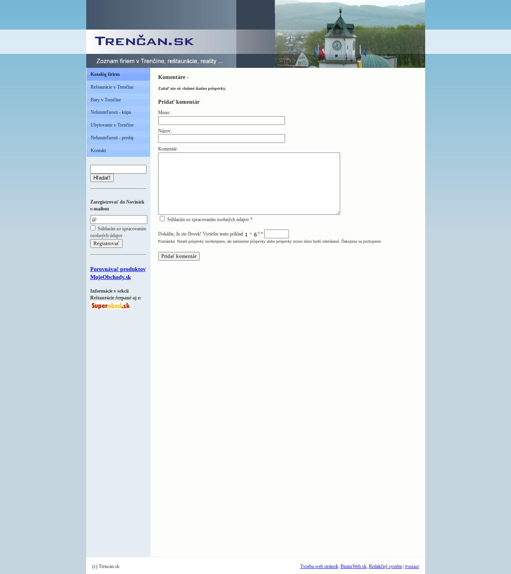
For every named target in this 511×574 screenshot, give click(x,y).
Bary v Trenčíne (106, 100)
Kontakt (98, 150)
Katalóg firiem (105, 74)
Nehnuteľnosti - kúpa (111, 112)
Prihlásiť (412, 566)
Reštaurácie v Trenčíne (112, 87)
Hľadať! (102, 178)
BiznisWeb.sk (353, 566)
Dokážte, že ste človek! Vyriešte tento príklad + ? (210, 234)
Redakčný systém (385, 566)
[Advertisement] (114, 429)
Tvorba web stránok (319, 566)
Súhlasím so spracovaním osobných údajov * (209, 219)
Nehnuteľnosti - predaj (112, 138)
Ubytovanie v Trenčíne (112, 125)
